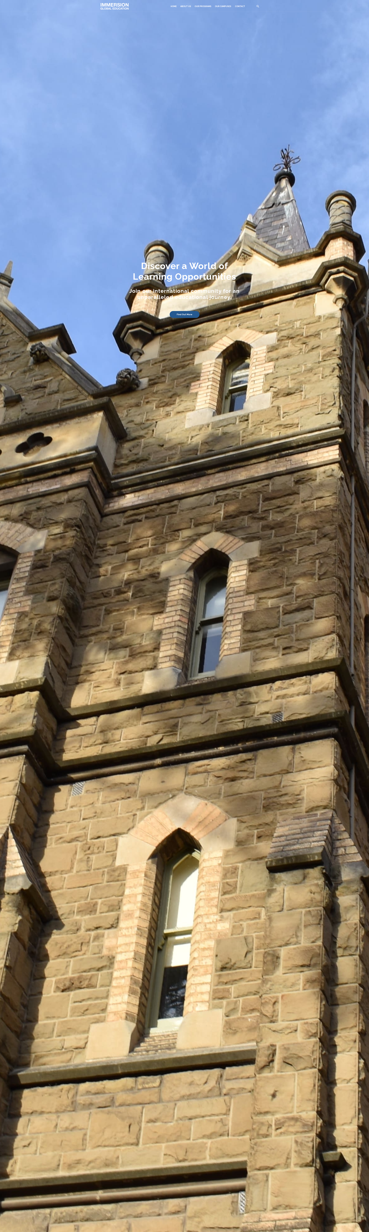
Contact (240, 6)
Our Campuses (223, 6)
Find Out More (184, 314)
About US (185, 6)
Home (174, 6)
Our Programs (203, 6)
